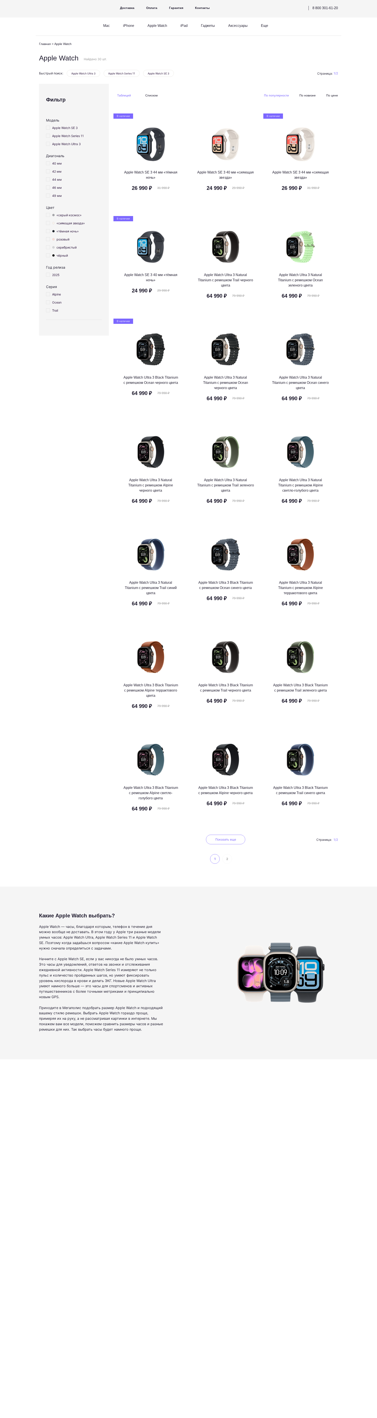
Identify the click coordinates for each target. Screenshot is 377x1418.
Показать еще (225, 839)
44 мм (57, 179)
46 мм (57, 187)
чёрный (62, 255)
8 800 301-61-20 (325, 8)
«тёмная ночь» (68, 231)
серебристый (67, 247)
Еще (264, 25)
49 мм (57, 195)
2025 (56, 275)
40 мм (57, 163)
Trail (55, 310)
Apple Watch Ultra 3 (83, 73)
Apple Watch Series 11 (121, 73)
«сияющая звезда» (71, 223)
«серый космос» (69, 215)
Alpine (56, 294)
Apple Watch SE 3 (158, 73)
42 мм (57, 171)
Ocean (57, 302)
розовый (63, 239)
